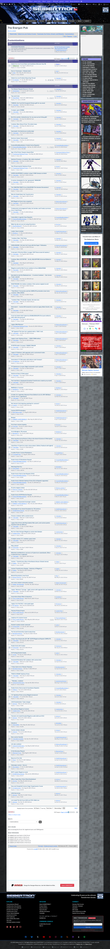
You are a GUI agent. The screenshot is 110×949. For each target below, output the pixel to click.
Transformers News (90, 101)
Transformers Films (12, 911)
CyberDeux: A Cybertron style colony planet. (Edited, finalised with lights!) (32, 445)
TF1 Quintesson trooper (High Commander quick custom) (27, 366)
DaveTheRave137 (17, 226)
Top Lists (9, 920)
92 (50, 80)
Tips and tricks (15, 96)
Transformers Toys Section (14, 906)
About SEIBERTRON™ (45, 904)
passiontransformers (18, 682)
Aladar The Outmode (18, 584)
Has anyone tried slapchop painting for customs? (25, 403)
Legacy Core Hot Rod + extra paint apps (22, 603)
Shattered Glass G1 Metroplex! (19, 373)
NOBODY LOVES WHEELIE (20, 419)
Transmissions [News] (13, 904)
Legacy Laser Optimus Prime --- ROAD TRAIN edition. (26, 338)
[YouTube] (44, 937)
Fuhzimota (15, 547)
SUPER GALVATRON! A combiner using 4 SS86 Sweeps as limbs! (29, 173)
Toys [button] (48, 21)
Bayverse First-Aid (16, 758)
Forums (85, 59)
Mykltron (15, 233)
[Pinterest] (50, 937)
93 (52, 80)
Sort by (43, 808)
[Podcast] (73, 937)
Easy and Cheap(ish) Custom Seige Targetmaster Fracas (27, 786)
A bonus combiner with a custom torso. (22, 515)
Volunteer (75, 907)
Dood (14, 760)
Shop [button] (21, 21)
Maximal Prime (17, 753)
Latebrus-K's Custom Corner (19, 617)
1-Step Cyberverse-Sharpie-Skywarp (21, 666)
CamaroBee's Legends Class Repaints (21, 217)
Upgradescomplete (18, 738)
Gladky (14, 563)
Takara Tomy (88, 944)
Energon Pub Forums (12, 909)
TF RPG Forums (87, 92)
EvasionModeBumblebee (19, 147)
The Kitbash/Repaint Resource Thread (22, 89)
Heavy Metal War (88, 90)
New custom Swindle (17, 737)
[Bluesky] (32, 937)
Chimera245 (16, 626)
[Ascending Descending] (59, 808)
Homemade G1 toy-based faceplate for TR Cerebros (26, 508)
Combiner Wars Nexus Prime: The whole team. (24, 124)
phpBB (35, 849)
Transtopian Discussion (17, 46)
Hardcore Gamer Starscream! (19, 138)
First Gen (58, 224)
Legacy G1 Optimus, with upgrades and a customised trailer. (28, 352)
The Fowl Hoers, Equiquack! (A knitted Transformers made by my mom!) (31, 380)
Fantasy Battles (88, 89)
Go (40, 822)
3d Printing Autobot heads (18, 652)
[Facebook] (26, 937)
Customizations (69, 34)
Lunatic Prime (59, 610)
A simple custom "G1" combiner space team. (23, 538)
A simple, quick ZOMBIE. (17, 110)
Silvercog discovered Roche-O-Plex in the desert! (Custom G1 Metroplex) (31, 438)
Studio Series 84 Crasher (18, 645)
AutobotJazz (16, 90)
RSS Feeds (75, 909)
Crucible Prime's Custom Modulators (21, 452)
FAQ (65, 36)
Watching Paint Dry (16, 466)
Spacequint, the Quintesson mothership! (22, 131)
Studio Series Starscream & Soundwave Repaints (25, 688)
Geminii (57, 166)
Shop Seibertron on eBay (79, 911)
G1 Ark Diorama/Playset (18, 751)
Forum (10, 43)
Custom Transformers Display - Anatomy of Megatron (26, 568)
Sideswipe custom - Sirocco (19, 765)
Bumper (13, 417)
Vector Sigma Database (13, 913)
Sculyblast (58, 596)
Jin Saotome (16, 361)
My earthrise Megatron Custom (20, 709)
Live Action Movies (88, 65)
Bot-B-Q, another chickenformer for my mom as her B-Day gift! (29, 117)
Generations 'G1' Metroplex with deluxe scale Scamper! (26, 359)
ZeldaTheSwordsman (61, 50)
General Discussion (89, 85)
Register (70, 36)
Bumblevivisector (17, 633)
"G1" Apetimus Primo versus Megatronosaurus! (24, 695)
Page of (64, 58)
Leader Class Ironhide (17, 231)
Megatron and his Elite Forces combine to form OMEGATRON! (28, 268)
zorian (57, 625)
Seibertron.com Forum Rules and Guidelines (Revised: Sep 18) (28, 64)
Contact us (42, 918)
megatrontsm (16, 533)
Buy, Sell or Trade (88, 73)
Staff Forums (87, 96)
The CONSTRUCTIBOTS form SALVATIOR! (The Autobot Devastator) (30, 187)
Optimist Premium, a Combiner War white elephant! (25, 159)
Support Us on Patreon (78, 913)
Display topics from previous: (25, 808)
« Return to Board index (14, 814)
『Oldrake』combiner (17, 681)
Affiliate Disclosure (44, 911)
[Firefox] (14, 927)
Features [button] (71, 21)
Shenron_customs (17, 489)
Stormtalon (16, 767)
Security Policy (43, 907)
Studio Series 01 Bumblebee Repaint (21, 459)
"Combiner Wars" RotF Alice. (19, 238)
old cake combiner (16, 744)
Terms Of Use (43, 909)
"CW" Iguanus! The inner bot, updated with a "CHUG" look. (27, 331)
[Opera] (20, 927)
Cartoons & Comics (89, 67)
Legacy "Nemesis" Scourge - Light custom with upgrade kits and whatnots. (32, 589)
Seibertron (16, 65)
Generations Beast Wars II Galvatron (21, 596)
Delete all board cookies (50, 846)
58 (77, 58)
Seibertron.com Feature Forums (27, 34)
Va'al (14, 72)
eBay (98, 32)
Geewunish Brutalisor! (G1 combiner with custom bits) (26, 659)
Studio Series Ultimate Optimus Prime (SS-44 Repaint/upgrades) (29, 480)
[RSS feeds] (67, 937)
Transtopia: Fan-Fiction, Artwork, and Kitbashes (50, 34)
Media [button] (79, 21)
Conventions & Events (90, 69)
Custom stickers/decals (18, 730)
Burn (57, 575)
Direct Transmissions (84, 918)
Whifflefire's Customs (17, 387)
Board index (13, 34)
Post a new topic (11, 58)
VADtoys (15, 689)
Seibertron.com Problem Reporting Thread (23, 78)
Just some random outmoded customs (22, 582)
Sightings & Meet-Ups (89, 71)
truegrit (15, 405)
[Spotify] (84, 937)
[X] (38, 937)
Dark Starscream (17, 412)
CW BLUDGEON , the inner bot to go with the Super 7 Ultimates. (29, 245)
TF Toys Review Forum (89, 74)
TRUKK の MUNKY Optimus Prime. (20, 674)
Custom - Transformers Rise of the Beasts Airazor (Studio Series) (29, 561)
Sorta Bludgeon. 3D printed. (19, 431)
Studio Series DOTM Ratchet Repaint (21, 494)
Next (76, 808)
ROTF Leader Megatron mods (19, 772)
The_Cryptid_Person (18, 598)
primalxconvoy (17, 788)
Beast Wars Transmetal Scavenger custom (23, 501)
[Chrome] (7, 927)
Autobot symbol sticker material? (20, 624)
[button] (73, 4)
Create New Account (45, 924)
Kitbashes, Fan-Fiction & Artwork (90, 81)
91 (48, 80)
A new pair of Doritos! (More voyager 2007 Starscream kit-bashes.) (30, 252)
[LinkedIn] (61, 937)
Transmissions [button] (31, 21)
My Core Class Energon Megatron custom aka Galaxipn (26, 531)
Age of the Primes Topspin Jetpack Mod (22, 152)
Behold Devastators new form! (20, 575)
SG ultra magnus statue (18, 487)
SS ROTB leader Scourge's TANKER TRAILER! (23, 345)
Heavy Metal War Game (13, 918)
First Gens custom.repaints (19, 424)
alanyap (15, 703)
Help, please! (14, 545)
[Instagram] (56, 937)
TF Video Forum (87, 78)
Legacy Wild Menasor (17, 324)
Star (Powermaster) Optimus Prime (21, 166)
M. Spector (16, 605)
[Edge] (17, 927)
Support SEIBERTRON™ (67, 885)
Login (75, 36)
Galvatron (14, 723)
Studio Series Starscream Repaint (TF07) (22, 473)
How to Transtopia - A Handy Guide (21, 71)
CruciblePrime (17, 454)
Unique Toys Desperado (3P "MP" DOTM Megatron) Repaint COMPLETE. (31, 638)
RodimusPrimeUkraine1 (61, 201)
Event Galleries (11, 916)
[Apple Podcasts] (79, 937)
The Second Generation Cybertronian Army (23, 631)
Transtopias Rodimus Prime (20, 154)
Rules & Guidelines (89, 94)
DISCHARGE (16, 468)
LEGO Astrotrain (15, 793)
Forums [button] (41, 21)
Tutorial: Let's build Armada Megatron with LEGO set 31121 (27, 716)
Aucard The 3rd (17, 577)
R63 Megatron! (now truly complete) (21, 201)
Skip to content (12, 31)
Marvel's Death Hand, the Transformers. (22, 194)
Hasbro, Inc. (79, 944)
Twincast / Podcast (77, 906)
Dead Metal (16, 98)
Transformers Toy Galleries (14, 907)
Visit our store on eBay (91, 243)
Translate (42, 913)
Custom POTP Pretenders (18, 410)
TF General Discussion (90, 76)
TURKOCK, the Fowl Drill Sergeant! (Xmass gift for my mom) (28, 103)
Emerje (57, 64)
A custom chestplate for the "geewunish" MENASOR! (26, 180)
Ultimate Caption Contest (90, 370)
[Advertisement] (44, 862)
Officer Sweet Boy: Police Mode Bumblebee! (23, 779)
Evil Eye (15, 781)
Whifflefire (16, 389)
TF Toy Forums (87, 62)
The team (40, 846)
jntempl (15, 731)
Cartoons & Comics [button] (60, 21)
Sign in (41, 925)
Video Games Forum (89, 87)
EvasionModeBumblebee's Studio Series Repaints (25, 145)
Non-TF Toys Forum (89, 83)
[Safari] (10, 927)
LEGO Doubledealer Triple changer (21, 702)
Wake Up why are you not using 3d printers (23, 224)
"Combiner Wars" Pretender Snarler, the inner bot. (25, 299)
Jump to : (10, 818)
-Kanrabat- (58, 78)
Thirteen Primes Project (18, 610)
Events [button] (87, 21)
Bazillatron (16, 433)
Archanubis (16, 79)
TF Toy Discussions (89, 64)
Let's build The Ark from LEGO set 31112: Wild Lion (25, 800)
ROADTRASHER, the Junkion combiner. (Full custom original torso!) (29, 284)
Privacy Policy (43, 906)
